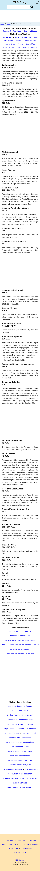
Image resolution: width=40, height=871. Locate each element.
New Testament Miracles (20, 756)
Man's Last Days (23, 47)
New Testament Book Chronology (20, 742)
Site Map (32, 840)
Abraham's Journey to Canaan (20, 706)
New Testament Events (20, 747)
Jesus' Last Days (21, 37)
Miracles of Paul (29, 733)
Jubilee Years (7, 37)
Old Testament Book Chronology (20, 760)
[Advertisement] (20, 16)
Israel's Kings (10, 44)
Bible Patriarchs (9, 47)
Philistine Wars (31, 769)
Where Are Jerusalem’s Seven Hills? (20, 654)
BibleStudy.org (20, 860)
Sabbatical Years (20, 783)
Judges (20, 44)
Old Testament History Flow (20, 765)
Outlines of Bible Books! (20, 636)
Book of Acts (30, 44)
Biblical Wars (12, 715)
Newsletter (17, 31)
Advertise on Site (20, 852)
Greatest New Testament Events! (20, 720)
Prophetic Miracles (29, 778)
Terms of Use (13, 848)
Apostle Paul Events (20, 711)
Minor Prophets (30, 41)
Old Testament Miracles (12, 769)
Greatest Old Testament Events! (20, 724)
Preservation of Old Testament (20, 774)
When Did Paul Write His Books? (20, 787)
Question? (7, 31)
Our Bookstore (24, 844)
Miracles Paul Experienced (20, 738)
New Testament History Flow (20, 751)
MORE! (34, 47)
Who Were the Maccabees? (20, 649)
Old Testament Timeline (13, 41)
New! (25, 31)
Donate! (35, 844)
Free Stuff (21, 840)
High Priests (9, 729)
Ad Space (33, 31)
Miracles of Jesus (12, 733)
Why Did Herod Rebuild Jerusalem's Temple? (20, 645)
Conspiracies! (27, 715)
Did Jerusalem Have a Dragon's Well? (20, 640)
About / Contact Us (9, 844)
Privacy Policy (27, 848)
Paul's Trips (33, 37)
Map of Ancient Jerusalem (20, 631)
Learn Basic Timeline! (27, 729)
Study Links (8, 840)
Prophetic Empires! (10, 778)
